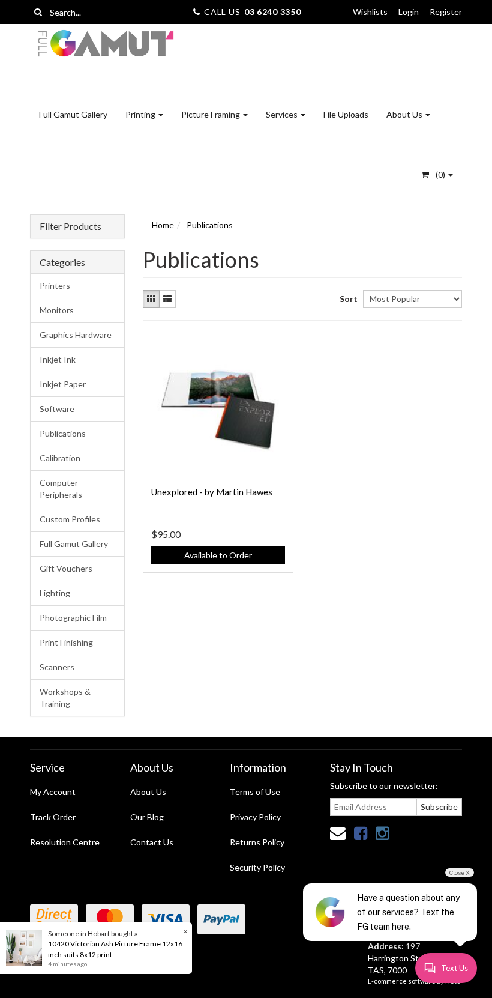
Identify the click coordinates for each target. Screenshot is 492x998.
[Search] (38, 12)
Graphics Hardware (76, 335)
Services (282, 114)
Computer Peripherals (61, 488)
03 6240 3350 (272, 12)
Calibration (60, 458)
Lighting (55, 593)
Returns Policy (257, 842)
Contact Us (151, 842)
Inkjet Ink (58, 359)
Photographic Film (73, 617)
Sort (347, 299)
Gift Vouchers (66, 568)
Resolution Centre (65, 842)
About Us (405, 114)
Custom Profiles (70, 519)
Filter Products (70, 226)
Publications (63, 433)
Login (408, 12)
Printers (55, 285)
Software (57, 409)
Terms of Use (255, 792)
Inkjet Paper (63, 384)
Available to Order (218, 555)
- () (438, 174)
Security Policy (257, 867)
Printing (141, 114)
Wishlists (370, 12)
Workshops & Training (65, 697)
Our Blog (147, 817)
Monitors (57, 310)
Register (446, 12)
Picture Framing (211, 114)
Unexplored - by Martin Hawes (211, 491)
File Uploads (345, 114)
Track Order (53, 817)
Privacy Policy (255, 817)
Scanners (57, 667)
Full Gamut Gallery (73, 114)
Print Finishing (66, 642)
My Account (53, 792)
